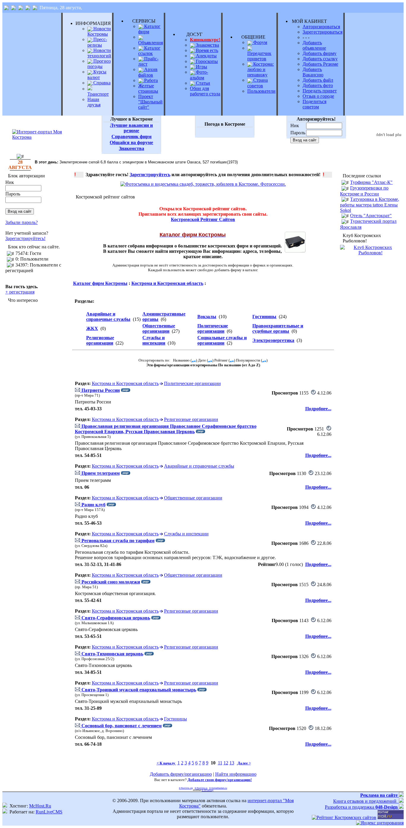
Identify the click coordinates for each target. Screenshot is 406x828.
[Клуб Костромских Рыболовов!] (370, 252)
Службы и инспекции (153, 340)
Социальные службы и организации (222, 340)
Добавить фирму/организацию (181, 774)
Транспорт (98, 94)
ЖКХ (92, 328)
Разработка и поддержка (361, 807)
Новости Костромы (99, 31)
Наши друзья (93, 102)
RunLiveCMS (49, 811)
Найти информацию (235, 774)
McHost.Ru (40, 805)
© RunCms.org (186, 788)
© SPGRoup (207, 790)
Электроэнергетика (273, 340)
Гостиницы (264, 316)
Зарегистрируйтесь (150, 174)
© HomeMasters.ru (218, 788)
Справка (101, 82)
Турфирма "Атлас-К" (371, 182)
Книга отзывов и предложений (366, 801)
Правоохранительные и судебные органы (277, 328)
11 (220, 762)
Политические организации (212, 328)
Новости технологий (99, 53)
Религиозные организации (100, 340)
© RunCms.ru (201, 788)
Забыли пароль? (21, 222)
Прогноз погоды (99, 64)
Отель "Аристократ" (371, 215)
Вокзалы (206, 316)
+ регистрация (19, 291)
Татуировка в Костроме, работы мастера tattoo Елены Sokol (369, 205)
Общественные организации (158, 328)
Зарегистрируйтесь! (25, 238)
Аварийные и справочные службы (108, 316)
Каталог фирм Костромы (100, 283)
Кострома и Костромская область (167, 283)
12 (226, 762)
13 (231, 762)
